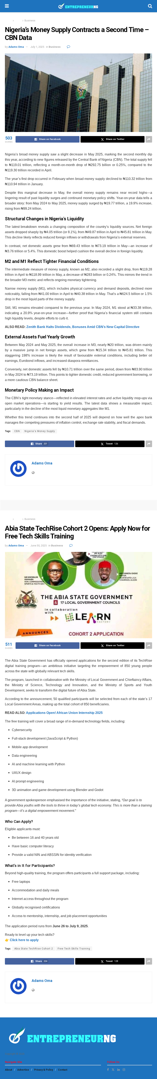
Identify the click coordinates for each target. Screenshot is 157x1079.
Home (8, 20)
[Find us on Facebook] (108, 1069)
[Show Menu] (7, 6)
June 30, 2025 (38, 545)
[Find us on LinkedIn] (118, 1069)
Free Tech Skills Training (74, 948)
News (18, 20)
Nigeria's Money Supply (40, 431)
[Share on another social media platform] (149, 139)
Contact (62, 1069)
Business (30, 20)
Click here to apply (24, 940)
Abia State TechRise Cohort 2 (33, 948)
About (8, 1069)
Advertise (23, 1069)
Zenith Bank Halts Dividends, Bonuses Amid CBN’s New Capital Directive (82, 327)
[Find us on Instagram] (124, 1069)
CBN (17, 431)
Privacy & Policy (43, 1069)
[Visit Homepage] (78, 6)
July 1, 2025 (37, 46)
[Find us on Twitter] (113, 1069)
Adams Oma (16, 46)
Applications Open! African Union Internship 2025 (64, 713)
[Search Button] (150, 6)
